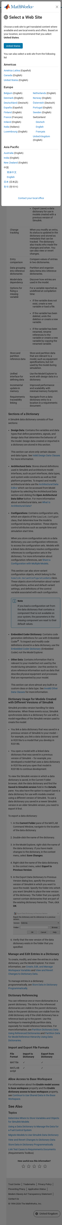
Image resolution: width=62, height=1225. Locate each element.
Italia (6, 126)
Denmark (8, 98)
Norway (37, 98)
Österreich (38, 102)
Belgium (8, 93)
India (6, 157)
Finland (8, 112)
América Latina (12, 70)
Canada (8, 75)
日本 (6, 181)
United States (11, 80)
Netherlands (39, 93)
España (8, 107)
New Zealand (11, 162)
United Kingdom (41, 136)
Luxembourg (10, 131)
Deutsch (40, 122)
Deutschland (10, 102)
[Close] (57, 6)
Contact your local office (31, 198)
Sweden (37, 112)
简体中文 (12, 172)
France (7, 117)
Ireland (7, 122)
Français (40, 131)
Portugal (37, 107)
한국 (6, 186)
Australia (8, 153)
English (40, 126)
